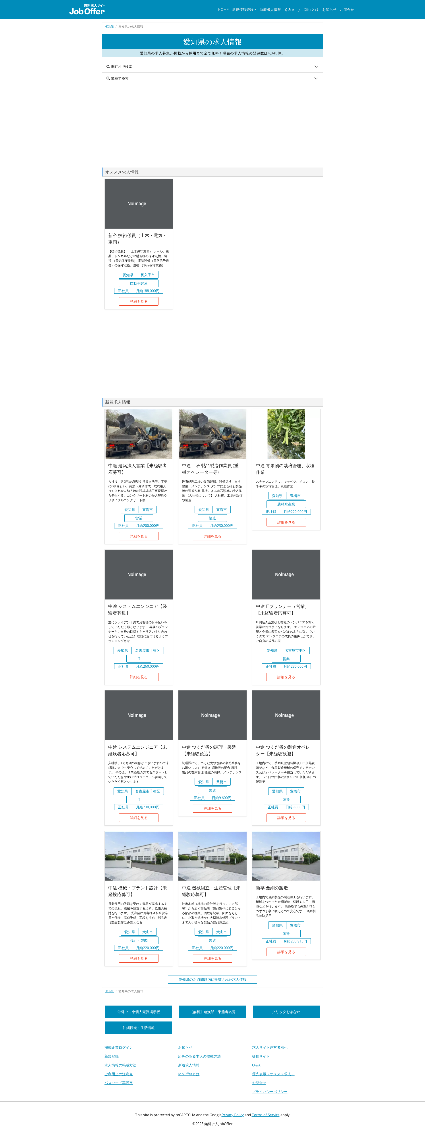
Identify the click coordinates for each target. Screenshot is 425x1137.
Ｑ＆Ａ (289, 9)
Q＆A (256, 1065)
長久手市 (148, 274)
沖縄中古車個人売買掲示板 (139, 1011)
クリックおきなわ (286, 1011)
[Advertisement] (212, 126)
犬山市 (147, 931)
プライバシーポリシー (270, 1091)
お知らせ (329, 9)
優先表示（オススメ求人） (273, 1073)
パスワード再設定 (118, 1082)
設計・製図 (139, 940)
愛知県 (128, 274)
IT (138, 658)
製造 (212, 518)
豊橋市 (295, 495)
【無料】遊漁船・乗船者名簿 (212, 1011)
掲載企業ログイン (118, 1047)
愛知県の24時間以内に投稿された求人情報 (212, 979)
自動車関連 (139, 283)
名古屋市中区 (295, 650)
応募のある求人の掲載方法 (199, 1056)
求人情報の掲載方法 (120, 1065)
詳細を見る (139, 301)
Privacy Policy (233, 1114)
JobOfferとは (308, 9)
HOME (223, 9)
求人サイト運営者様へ (270, 1047)
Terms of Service (266, 1114)
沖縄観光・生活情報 (139, 1027)
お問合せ (347, 9)
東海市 (147, 509)
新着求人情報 (270, 9)
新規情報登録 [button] (242, 9)
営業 (138, 518)
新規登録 (111, 1056)
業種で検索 (119, 78)
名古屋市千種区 (147, 650)
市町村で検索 (121, 66)
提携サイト (261, 1056)
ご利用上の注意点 (118, 1073)
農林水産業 (286, 504)
